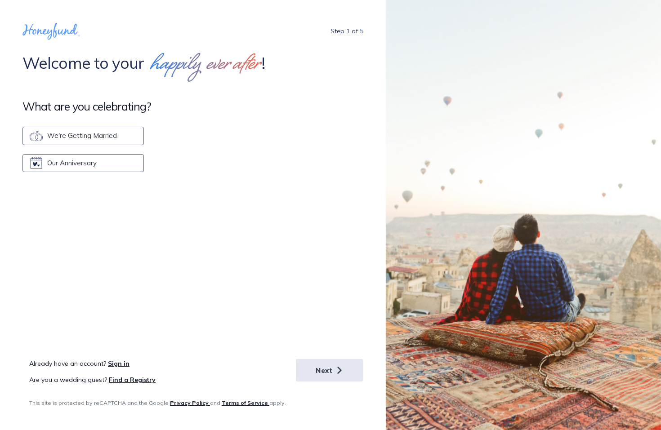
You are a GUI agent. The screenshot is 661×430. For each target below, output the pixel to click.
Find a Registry (132, 380)
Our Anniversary (72, 163)
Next (324, 370)
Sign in (119, 363)
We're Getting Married (82, 135)
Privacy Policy (190, 402)
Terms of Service (245, 402)
